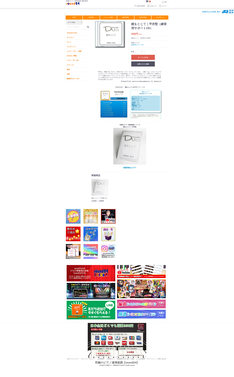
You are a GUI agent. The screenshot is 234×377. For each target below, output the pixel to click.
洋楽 (68, 74)
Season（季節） (72, 56)
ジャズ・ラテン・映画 (74, 51)
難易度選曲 (125, 17)
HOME (74, 17)
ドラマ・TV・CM (72, 60)
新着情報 (91, 17)
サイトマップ (151, 359)
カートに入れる (143, 57)
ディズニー (70, 37)
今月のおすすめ (72, 33)
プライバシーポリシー (88, 359)
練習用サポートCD (73, 78)
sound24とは (160, 17)
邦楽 (68, 69)
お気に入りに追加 (143, 64)
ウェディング (71, 46)
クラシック (70, 65)
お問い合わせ (161, 359)
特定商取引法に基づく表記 (125, 359)
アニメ (69, 42)
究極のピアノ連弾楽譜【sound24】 (117, 362)
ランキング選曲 (108, 17)
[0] (147, 2)
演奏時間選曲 (143, 17)
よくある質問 (140, 359)
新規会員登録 (141, 6)
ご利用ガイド (110, 359)
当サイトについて (73, 359)
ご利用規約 (100, 359)
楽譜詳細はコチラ (129, 168)
